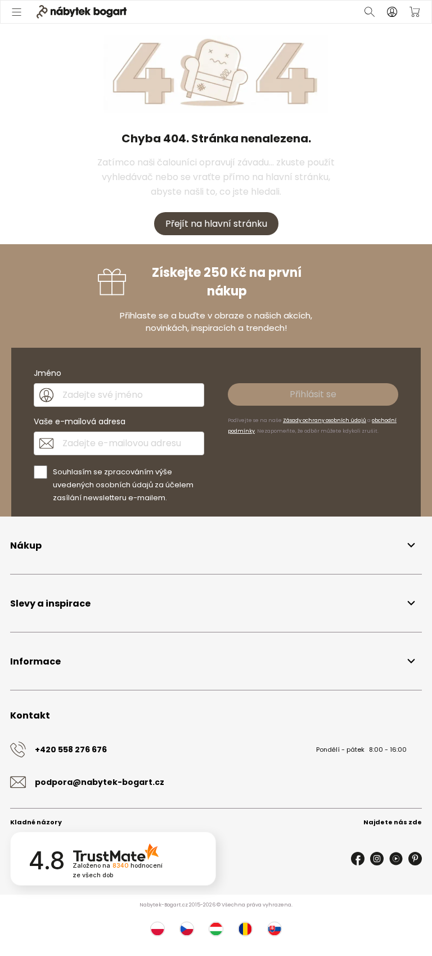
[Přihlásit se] (392, 12)
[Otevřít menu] (17, 12)
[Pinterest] (415, 858)
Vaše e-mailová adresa (79, 421)
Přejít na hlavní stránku (216, 223)
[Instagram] (377, 858)
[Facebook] (357, 858)
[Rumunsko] (245, 929)
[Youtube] (396, 858)
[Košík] (415, 12)
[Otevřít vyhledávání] (369, 12)
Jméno (47, 373)
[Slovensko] (274, 929)
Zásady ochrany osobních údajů (324, 420)
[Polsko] (157, 929)
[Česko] (186, 929)
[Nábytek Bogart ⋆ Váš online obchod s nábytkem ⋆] (82, 12)
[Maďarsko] (216, 929)
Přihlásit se (313, 394)
